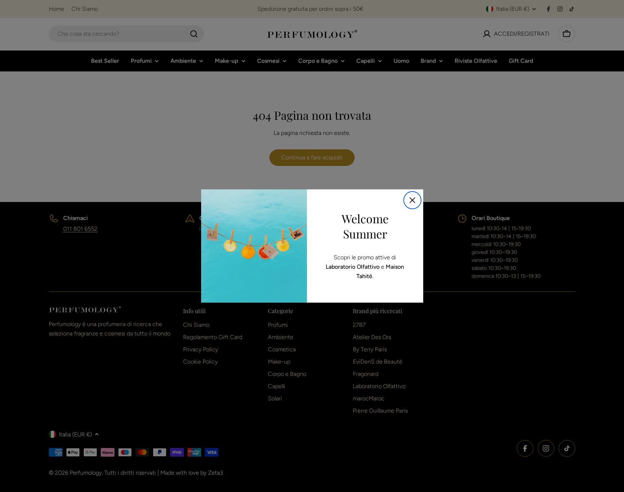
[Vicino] (412, 200)
